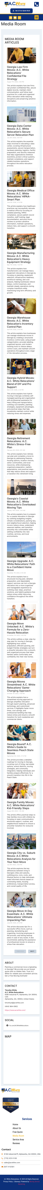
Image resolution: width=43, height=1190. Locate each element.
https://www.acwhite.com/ (15, 1010)
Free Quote (18, 1132)
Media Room (18, 1135)
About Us (17, 1128)
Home (15, 1124)
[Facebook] (10, 17)
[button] (36, 17)
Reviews (16, 1143)
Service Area (18, 1139)
